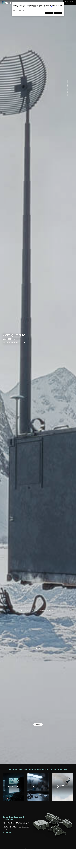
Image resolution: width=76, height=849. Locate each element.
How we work (6, 832)
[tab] (36, 648)
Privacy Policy (53, 6)
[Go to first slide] (74, 649)
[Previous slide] (2, 649)
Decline (58, 12)
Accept (49, 12)
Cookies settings (40, 12)
